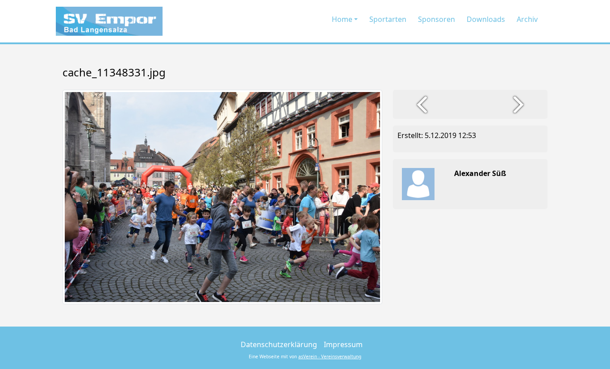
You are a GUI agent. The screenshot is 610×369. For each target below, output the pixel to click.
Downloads (486, 19)
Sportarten (387, 19)
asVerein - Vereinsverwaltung (329, 356)
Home (342, 19)
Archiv (527, 19)
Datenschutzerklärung (279, 344)
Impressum (343, 344)
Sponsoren (436, 19)
